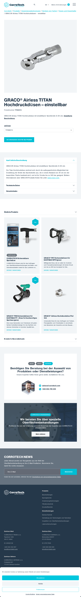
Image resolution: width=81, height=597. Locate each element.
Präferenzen (40, 589)
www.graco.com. (53, 178)
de (46, 5)
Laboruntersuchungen (49, 524)
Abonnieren (69, 472)
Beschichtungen (47, 495)
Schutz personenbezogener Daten (45, 594)
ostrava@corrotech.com (51, 386)
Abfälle (40, 584)
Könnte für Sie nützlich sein (14, 339)
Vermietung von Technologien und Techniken (56, 518)
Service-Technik (47, 515)
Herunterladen (11, 191)
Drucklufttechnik (47, 507)
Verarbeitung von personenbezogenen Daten (46, 477)
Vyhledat (35, 5)
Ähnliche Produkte (11, 212)
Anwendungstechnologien (50, 501)
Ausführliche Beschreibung (16, 160)
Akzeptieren (40, 578)
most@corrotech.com (11, 549)
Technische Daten (13, 185)
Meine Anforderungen (59, 5)
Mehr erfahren (40, 434)
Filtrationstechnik (47, 504)
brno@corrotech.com (48, 549)
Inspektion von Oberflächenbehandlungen (55, 521)
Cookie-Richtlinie (30, 594)
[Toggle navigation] (74, 4)
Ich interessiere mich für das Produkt (19, 140)
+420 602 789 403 (49, 389)
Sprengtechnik (46, 498)
